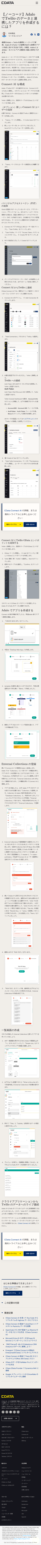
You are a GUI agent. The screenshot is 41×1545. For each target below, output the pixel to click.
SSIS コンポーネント (27, 1438)
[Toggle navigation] (36, 3)
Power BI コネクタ (7, 1453)
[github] (14, 1412)
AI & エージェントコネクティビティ (10, 1475)
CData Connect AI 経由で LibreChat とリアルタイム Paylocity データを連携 (22, 1325)
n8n (23, 1514)
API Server (5, 1444)
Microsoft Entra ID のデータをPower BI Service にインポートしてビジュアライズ (21, 1339)
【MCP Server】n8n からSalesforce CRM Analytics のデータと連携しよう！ (21, 1345)
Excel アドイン (6, 1450)
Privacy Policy (26, 1535)
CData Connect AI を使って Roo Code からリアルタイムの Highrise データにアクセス (22, 1319)
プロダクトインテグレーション (10, 1471)
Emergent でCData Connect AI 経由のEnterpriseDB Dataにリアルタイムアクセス (22, 1351)
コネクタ (4, 1468)
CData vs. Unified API (8, 1485)
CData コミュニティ (7, 1501)
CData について (26, 1468)
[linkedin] (3, 1412)
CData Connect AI (13, 510)
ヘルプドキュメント (29, 419)
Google (24, 1507)
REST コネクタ (6, 1447)
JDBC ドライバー (6, 1434)
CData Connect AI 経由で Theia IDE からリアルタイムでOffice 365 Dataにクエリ (22, 1357)
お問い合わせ (30, 524)
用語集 (3, 1517)
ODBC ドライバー (7, 1431)
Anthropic (25, 1501)
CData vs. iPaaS (6, 1482)
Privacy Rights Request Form (22, 1539)
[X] (6, 1412)
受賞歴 (23, 1477)
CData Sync (25, 1431)
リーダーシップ (26, 1480)
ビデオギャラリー (7, 1520)
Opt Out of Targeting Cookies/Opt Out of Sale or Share (20, 1542)
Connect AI (25, 1434)
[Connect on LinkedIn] (38, 34)
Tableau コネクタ (7, 1456)
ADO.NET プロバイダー (8, 1438)
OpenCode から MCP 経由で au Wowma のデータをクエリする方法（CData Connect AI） (22, 1332)
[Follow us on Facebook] (32, 34)
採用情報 (24, 1487)
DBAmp (24, 1441)
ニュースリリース (26, 1471)
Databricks (25, 1504)
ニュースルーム (26, 1474)
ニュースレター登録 (7, 1514)
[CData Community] (18, 1412)
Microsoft (24, 1510)
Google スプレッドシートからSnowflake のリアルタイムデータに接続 (22, 1375)
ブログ (3, 1507)
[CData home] (9, 3)
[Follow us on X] (35, 34)
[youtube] (10, 1412)
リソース (4, 1510)
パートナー (5, 1479)
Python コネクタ (6, 1441)
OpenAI (24, 1517)
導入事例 (4, 1504)
